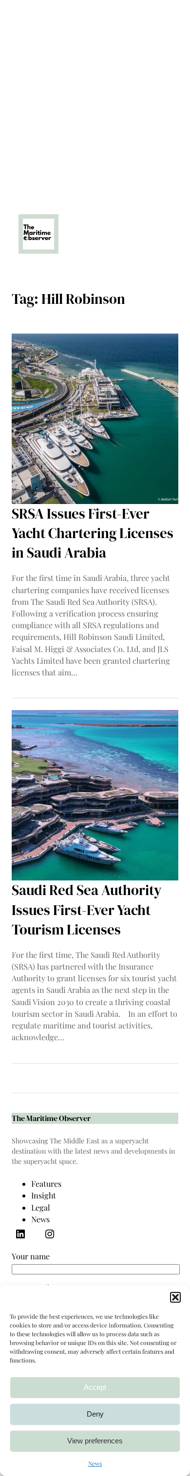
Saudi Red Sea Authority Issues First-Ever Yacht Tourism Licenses (87, 909)
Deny (95, 1414)
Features (46, 1183)
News (95, 1463)
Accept (95, 1387)
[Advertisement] (95, 95)
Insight (43, 1195)
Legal (40, 1207)
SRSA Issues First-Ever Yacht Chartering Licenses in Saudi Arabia (92, 533)
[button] (175, 1297)
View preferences (95, 1441)
